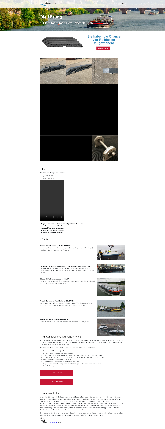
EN (123, 4)
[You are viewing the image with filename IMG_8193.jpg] (79, 71)
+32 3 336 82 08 (52, 423)
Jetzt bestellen (57, 373)
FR (116, 4)
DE (120, 4)
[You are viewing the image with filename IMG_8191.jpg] (53, 71)
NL (113, 4)
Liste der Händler (57, 382)
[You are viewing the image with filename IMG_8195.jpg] (105, 71)
